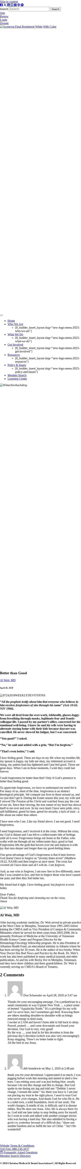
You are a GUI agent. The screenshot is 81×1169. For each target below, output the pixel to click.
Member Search (17, 375)
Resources (14, 354)
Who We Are (15, 324)
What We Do (15, 334)
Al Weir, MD (8, 680)
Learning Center (17, 378)
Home (11, 320)
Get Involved (15, 344)
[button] (17, 1145)
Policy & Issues (17, 365)
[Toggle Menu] (1, 315)
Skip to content (9, 1)
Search (4, 9)
